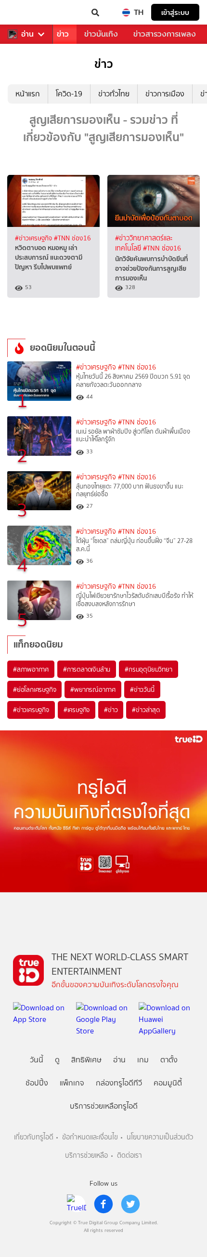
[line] (76, 1204)
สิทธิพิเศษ (86, 1059)
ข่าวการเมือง (164, 93)
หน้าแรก (27, 93)
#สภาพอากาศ (31, 669)
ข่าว (63, 34)
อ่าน (27, 34)
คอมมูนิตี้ (168, 1082)
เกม (143, 1059)
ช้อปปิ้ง (37, 1082)
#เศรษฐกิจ (77, 710)
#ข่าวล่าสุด (145, 710)
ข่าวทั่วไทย (113, 93)
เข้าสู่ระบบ (175, 12)
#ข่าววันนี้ (142, 689)
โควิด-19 (69, 93)
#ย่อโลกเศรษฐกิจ (34, 689)
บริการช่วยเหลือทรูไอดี (104, 1105)
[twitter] (130, 1204)
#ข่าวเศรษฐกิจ (34, 238)
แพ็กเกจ (72, 1082)
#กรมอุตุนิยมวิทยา (148, 669)
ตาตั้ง (169, 1059)
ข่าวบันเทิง (101, 34)
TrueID (27, 12)
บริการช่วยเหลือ (86, 1156)
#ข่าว (110, 710)
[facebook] (103, 1204)
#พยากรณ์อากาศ (93, 689)
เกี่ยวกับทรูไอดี (33, 1137)
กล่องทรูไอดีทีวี (119, 1082)
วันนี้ (36, 1059)
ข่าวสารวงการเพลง (164, 34)
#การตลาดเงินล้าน (86, 669)
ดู (57, 1059)
